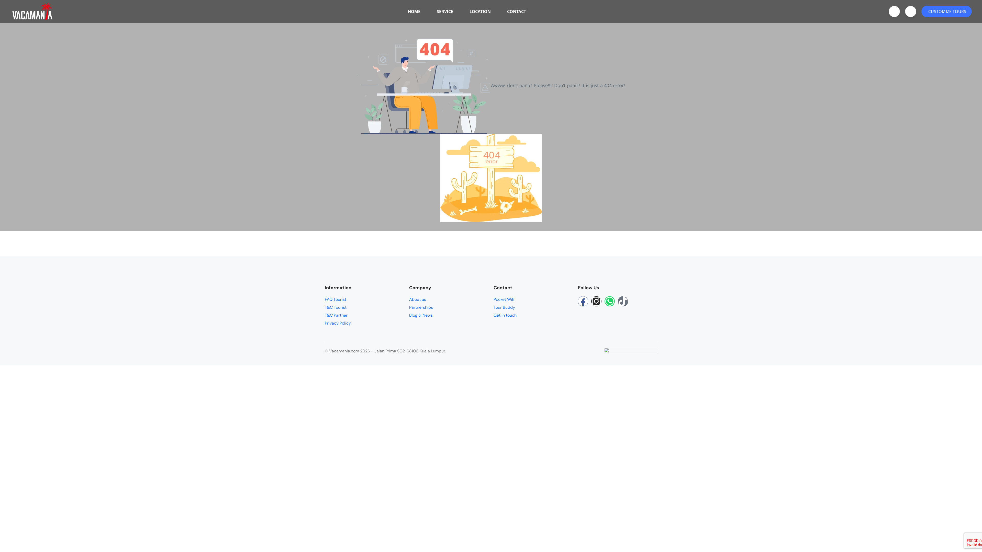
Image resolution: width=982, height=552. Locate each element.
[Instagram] (596, 301)
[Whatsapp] (610, 301)
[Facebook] (583, 301)
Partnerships (421, 307)
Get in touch (505, 315)
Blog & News (421, 315)
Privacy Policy (338, 323)
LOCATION (480, 11)
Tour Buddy (504, 307)
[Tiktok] (623, 301)
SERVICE (445, 11)
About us (417, 299)
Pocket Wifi (504, 299)
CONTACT (516, 11)
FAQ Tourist (335, 299)
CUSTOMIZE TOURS (947, 11)
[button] (894, 11)
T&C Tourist (336, 307)
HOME (414, 11)
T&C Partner (336, 315)
